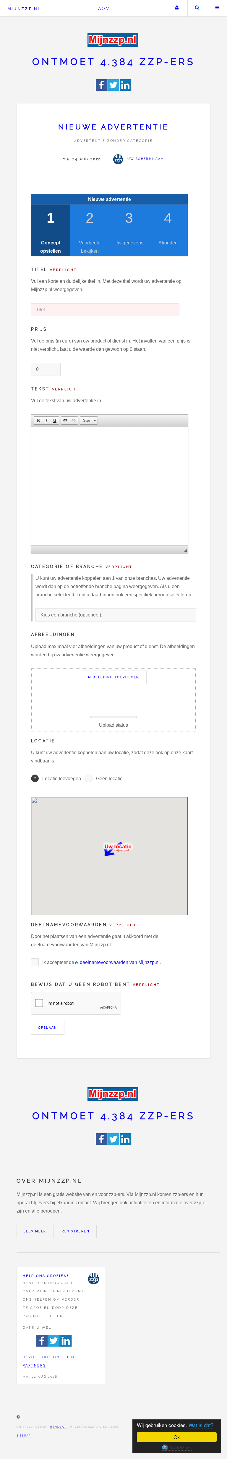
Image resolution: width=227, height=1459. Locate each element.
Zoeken (197, 8)
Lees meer (35, 1231)
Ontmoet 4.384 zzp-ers (113, 61)
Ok (177, 1437)
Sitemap (24, 1435)
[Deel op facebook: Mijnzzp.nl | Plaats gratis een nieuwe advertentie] (102, 89)
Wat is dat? (201, 1425)
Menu (217, 8)
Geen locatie (109, 778)
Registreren (76, 1231)
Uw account (176, 8)
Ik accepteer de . (101, 962)
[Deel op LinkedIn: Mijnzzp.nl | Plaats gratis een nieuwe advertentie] (126, 89)
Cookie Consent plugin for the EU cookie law (177, 1447)
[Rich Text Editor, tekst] (109, 486)
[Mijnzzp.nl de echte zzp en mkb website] (113, 40)
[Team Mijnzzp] (93, 1278)
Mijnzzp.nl (24, 9)
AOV (104, 8)
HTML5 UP (58, 1426)
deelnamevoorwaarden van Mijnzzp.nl (120, 962)
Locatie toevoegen (61, 778)
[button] (38, 420)
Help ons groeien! (46, 1276)
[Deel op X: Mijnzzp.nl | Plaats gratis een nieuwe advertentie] (114, 89)
